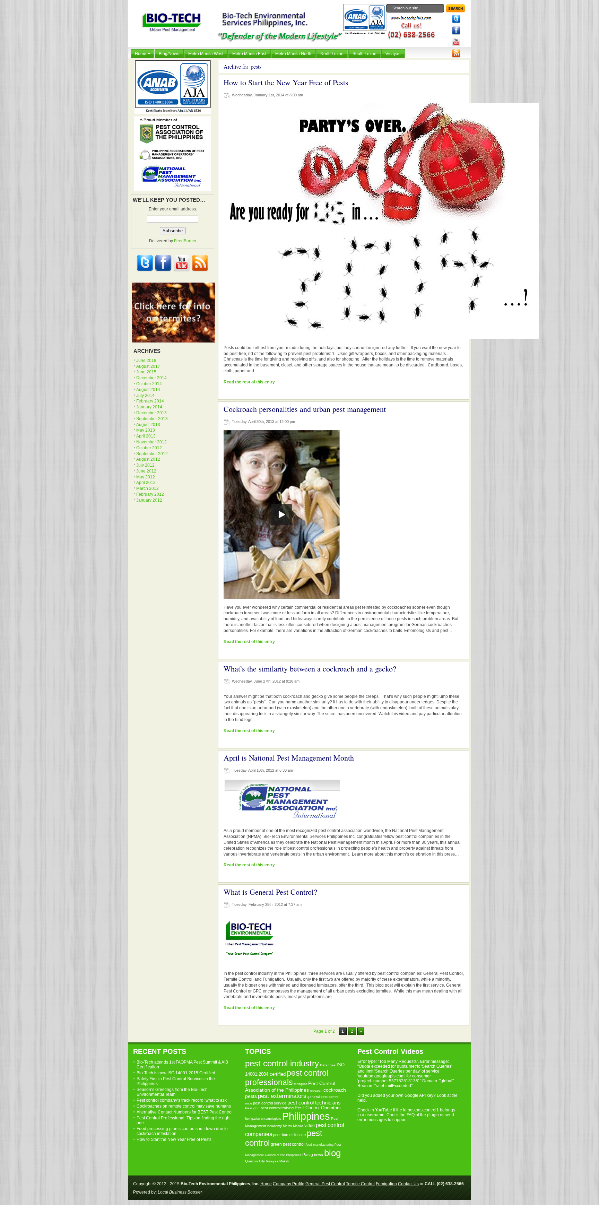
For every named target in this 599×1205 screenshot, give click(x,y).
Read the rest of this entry (249, 382)
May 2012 (145, 477)
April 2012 (146, 482)
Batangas (328, 1065)
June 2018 (146, 360)
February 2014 (150, 401)
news (318, 1155)
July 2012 (145, 465)
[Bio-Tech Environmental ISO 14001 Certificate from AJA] (172, 112)
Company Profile (288, 1183)
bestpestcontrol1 (423, 1110)
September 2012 (152, 453)
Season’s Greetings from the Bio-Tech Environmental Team (172, 1092)
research (316, 1090)
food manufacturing (319, 1144)
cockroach (334, 1090)
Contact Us (408, 1183)
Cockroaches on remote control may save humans (184, 1106)
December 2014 (151, 377)
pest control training (277, 1108)
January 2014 (149, 407)
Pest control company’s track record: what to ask (182, 1100)
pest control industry (282, 1063)
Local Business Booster (180, 1192)
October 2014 (149, 383)
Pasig (307, 1154)
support (399, 1119)
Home (266, 1183)
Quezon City (255, 1161)
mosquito (300, 1084)
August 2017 (148, 366)
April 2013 (146, 436)
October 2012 (149, 447)
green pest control (288, 1144)
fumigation (252, 1118)
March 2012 (147, 488)
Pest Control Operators (318, 1108)
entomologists (271, 1118)
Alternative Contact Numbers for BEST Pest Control (185, 1112)
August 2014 (148, 389)
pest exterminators (282, 1096)
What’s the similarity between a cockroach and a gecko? (310, 669)
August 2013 (148, 424)
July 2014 (145, 395)
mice (248, 1103)
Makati (284, 1161)
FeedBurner (185, 241)
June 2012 (146, 471)
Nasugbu (252, 1108)
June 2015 (146, 372)
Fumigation (386, 1183)
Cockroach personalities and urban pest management (305, 409)
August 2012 (148, 459)
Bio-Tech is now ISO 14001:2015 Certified (176, 1072)
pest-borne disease (289, 1135)
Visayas (272, 1161)
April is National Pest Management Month (289, 758)
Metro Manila (293, 1126)
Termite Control (360, 1183)
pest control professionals (286, 1077)
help (361, 1100)
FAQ (411, 1114)
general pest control (323, 1097)
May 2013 (145, 430)
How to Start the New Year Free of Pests (286, 82)
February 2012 (150, 494)
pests (251, 1096)
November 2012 (151, 442)
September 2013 (152, 418)
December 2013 (151, 412)
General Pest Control (325, 1183)
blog (332, 1153)
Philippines (306, 1116)
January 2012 (149, 500)
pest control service (269, 1103)
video (309, 1125)
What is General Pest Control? (270, 892)
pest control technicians (314, 1103)
